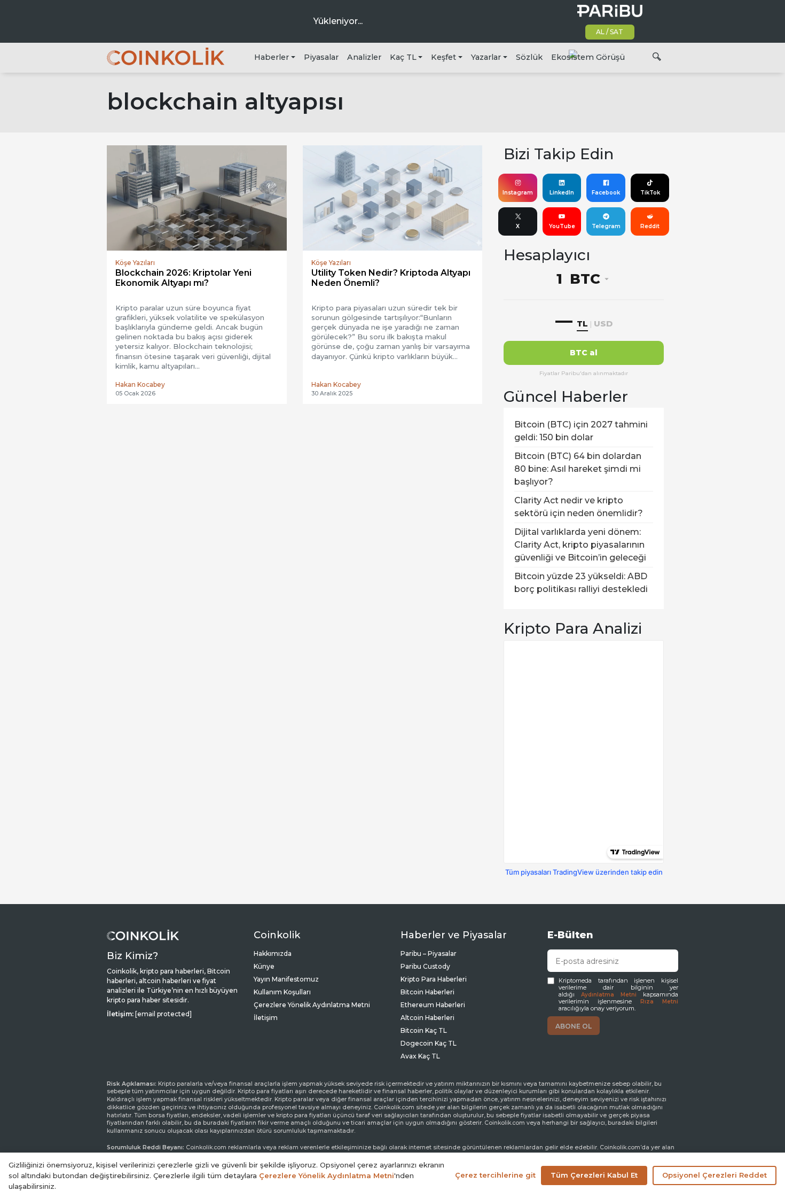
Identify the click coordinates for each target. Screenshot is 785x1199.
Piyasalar (321, 57)
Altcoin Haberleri (427, 1018)
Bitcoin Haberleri (427, 992)
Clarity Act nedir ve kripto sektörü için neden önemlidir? (578, 506)
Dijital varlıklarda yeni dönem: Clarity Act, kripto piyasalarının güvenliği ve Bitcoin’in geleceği (580, 545)
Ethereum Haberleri (433, 1005)
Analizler (364, 57)
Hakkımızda (273, 953)
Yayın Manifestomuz (286, 979)
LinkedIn (562, 192)
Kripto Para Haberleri (434, 979)
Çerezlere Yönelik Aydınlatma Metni (312, 1005)
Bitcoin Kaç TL (424, 1030)
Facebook (606, 192)
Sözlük (529, 57)
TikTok (650, 192)
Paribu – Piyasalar (429, 953)
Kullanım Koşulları (282, 992)
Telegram (606, 226)
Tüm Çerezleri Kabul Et (594, 1175)
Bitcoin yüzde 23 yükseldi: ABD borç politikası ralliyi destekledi (581, 582)
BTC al (584, 352)
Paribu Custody (425, 966)
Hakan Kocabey (140, 384)
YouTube (562, 226)
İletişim (266, 1018)
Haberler (271, 57)
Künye (264, 966)
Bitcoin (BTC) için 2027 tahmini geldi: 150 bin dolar (581, 430)
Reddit (650, 226)
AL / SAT (609, 32)
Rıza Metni (659, 1001)
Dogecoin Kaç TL (429, 1043)
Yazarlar (486, 57)
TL (582, 323)
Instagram (518, 192)
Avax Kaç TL (420, 1056)
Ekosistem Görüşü (588, 57)
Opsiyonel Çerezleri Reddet (714, 1175)
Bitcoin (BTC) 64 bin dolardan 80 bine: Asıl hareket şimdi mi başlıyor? (577, 469)
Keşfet (443, 57)
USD (603, 323)
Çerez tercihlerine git (495, 1175)
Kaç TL (403, 57)
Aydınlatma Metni (609, 994)
